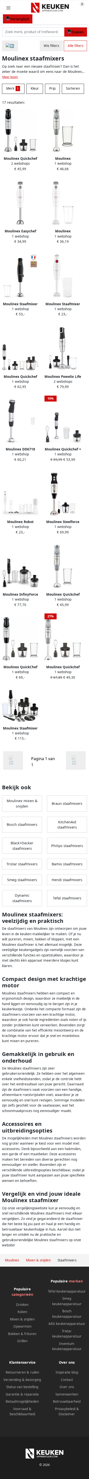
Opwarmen (22, 1326)
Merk (12, 88)
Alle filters (75, 45)
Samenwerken (66, 1394)
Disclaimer (67, 1414)
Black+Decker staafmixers (22, 846)
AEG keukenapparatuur (66, 1323)
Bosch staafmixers (22, 824)
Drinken (22, 1304)
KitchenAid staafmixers (67, 825)
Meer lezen (10, 77)
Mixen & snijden (22, 1319)
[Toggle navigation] (8, 7)
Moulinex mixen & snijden (22, 803)
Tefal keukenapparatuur (67, 1291)
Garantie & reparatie (22, 1394)
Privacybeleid (65, 1409)
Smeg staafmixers (22, 879)
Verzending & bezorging (22, 1380)
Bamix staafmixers (67, 864)
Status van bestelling (22, 1387)
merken (76, 1281)
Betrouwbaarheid (67, 1401)
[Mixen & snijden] (10, 46)
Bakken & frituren (22, 1334)
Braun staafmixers (67, 803)
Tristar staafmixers (22, 864)
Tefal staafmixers (67, 898)
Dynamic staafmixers (22, 898)
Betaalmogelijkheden (22, 1401)
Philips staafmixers (67, 845)
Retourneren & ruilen (22, 1372)
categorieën (22, 1294)
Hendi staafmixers (67, 879)
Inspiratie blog (67, 1372)
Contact (67, 1380)
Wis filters (51, 45)
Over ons (67, 1387)
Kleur (35, 88)
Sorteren (73, 88)
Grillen (22, 1341)
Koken (22, 1312)
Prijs (52, 88)
